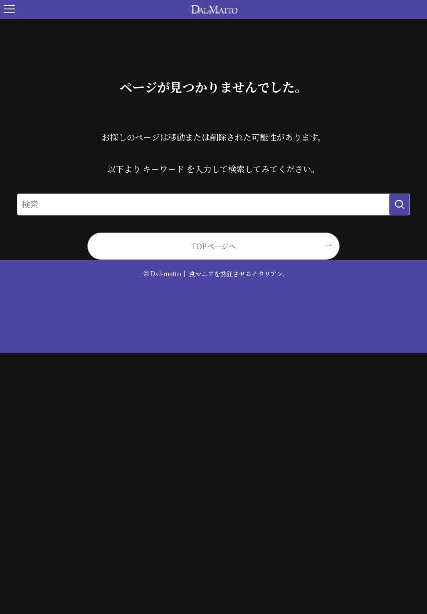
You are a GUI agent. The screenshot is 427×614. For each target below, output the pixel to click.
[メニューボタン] (9, 9)
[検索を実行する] (399, 204)
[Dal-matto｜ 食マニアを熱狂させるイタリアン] (213, 9)
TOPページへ (214, 245)
